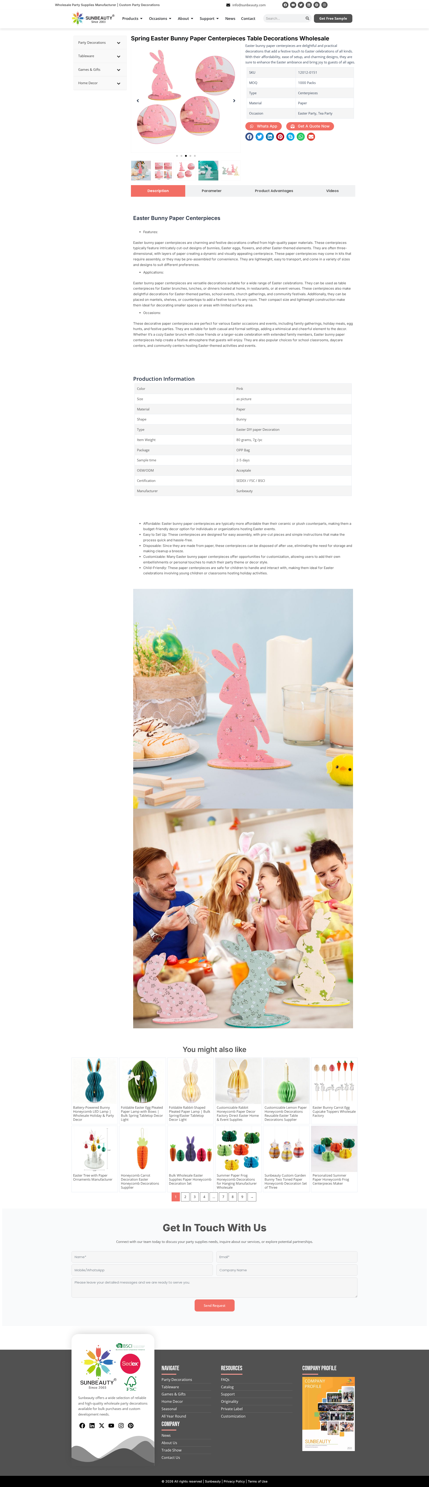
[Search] (307, 18)
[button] (177, 156)
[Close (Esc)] (424, 5)
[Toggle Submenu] (118, 42)
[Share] (414, 5)
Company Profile (319, 1368)
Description (158, 191)
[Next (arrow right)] (421, 743)
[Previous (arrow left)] (8, 743)
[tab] (158, 191)
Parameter (212, 191)
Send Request (214, 1305)
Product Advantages (274, 191)
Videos (332, 191)
